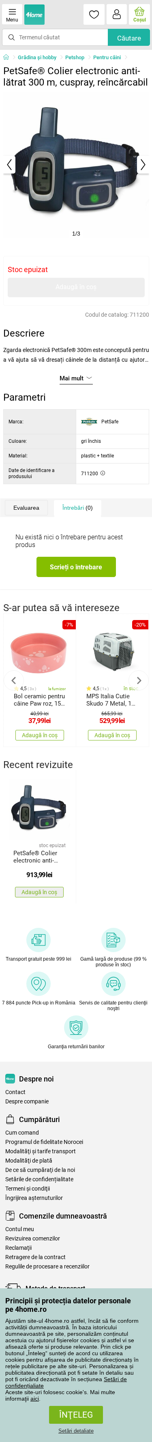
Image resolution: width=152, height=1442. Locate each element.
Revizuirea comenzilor (32, 1239)
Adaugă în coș (76, 287)
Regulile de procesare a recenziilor (47, 1267)
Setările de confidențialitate (39, 1179)
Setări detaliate (76, 1431)
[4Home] (9, 57)
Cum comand (22, 1133)
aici (34, 1398)
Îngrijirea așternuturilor (34, 1198)
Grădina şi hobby (37, 57)
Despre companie (27, 1102)
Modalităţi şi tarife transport (40, 1151)
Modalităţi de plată (28, 1161)
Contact (15, 1092)
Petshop (74, 57)
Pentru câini (107, 57)
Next (138, 680)
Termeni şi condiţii (27, 1189)
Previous (14, 680)
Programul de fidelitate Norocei (44, 1142)
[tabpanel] (76, 165)
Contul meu (19, 1229)
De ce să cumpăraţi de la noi (40, 1170)
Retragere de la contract (35, 1257)
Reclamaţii (18, 1248)
